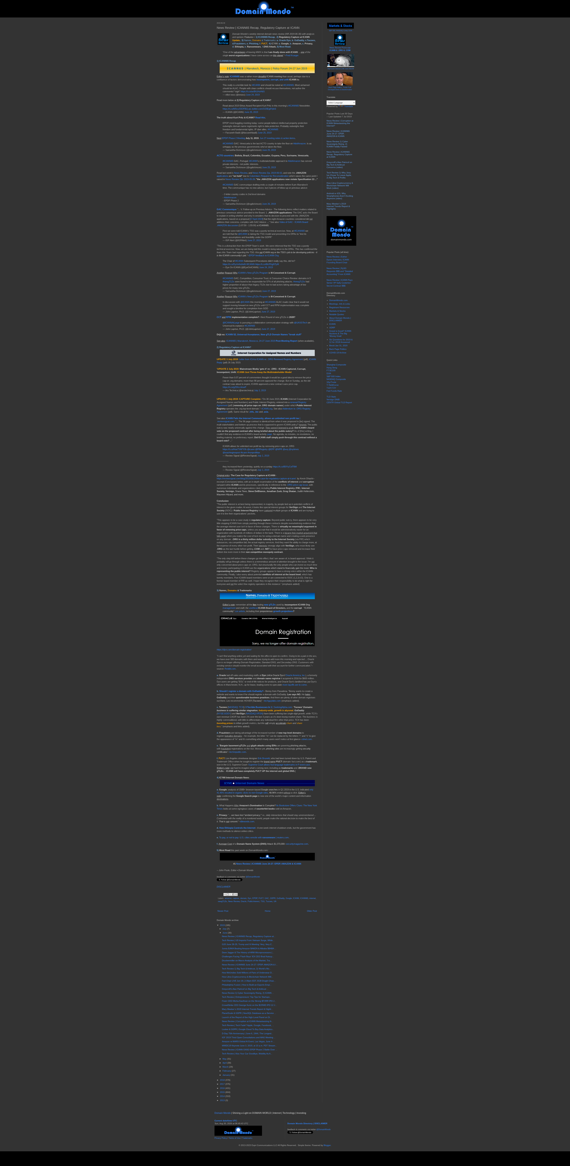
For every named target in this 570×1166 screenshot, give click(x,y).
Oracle (243, 901)
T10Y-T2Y (331, 388)
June (225, 933)
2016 (222, 1088)
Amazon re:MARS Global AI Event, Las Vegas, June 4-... (248, 1041)
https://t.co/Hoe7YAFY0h (235, 449)
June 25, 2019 (251, 112)
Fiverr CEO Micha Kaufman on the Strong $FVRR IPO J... (249, 1001)
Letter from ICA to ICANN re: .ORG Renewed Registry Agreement (271, 359)
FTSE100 (331, 370)
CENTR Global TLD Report (339, 402)
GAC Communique (226, 209)
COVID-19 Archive (337, 352)
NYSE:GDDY (224, 713)
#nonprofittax (254, 452)
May (225, 1059)
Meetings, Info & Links (339, 304)
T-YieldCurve (333, 385)
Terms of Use (234, 1138)
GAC (267, 898)
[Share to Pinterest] (236, 894)
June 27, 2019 (254, 240)
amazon (228, 898)
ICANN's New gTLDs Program (253, 273)
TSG (263, 901)
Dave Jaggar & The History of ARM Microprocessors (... (248, 952)
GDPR (273, 898)
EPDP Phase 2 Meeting (233, 138)
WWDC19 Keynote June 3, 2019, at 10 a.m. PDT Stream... (249, 1045)
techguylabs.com (272, 700)
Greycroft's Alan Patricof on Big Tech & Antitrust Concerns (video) (339, 164)
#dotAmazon (299, 143)
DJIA (329, 373)
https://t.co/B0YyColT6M (285, 466)
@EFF (271, 449)
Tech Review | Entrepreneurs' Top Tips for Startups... (246, 997)
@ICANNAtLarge (231, 322)
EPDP (254, 898)
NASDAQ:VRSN (254, 713)
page (269, 434)
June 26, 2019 (269, 204)
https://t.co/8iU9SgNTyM (267, 264)
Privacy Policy (220, 1138)
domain (243, 898)
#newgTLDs (228, 281)
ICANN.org (267, 408)
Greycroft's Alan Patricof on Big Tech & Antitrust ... (245, 989)
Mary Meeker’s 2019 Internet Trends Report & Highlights (338, 206)
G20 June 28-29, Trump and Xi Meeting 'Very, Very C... (247, 944)
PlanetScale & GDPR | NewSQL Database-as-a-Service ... (249, 1013)
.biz (257, 411)
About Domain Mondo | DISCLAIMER (340, 319)
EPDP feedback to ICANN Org (264, 255)
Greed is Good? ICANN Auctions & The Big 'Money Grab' (340, 333)
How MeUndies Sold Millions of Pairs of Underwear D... (247, 972)
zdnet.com (307, 739)
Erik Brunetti (264, 758)
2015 (222, 1092)
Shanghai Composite (336, 364)
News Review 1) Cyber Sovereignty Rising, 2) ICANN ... (248, 993)
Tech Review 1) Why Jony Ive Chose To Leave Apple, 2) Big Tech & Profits (339, 175)
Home (267, 911)
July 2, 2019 (260, 390)
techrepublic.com (237, 752)
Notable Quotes (336, 314)
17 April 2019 (256, 219)
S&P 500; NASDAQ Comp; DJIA (340, 30)
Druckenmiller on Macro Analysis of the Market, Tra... (247, 960)
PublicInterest (253, 901)
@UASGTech (300, 322)
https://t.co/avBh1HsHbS (253, 91)
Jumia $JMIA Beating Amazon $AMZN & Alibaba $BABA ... (249, 948)
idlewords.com (247, 821)
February (227, 1071)
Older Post (312, 911)
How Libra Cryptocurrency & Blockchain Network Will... (247, 977)
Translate (348, 106)
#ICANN (256, 85)
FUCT (261, 898)
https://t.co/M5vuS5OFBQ (235, 109)
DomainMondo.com (338, 300)
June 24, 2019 (253, 94)
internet (312, 898)
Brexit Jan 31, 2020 (338, 345)
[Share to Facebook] (233, 894)
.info (251, 411)
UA (275, 901)
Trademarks (247, 1138)
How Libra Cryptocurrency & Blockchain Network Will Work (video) (340, 185)
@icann (251, 449)
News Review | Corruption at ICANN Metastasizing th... (247, 1021)
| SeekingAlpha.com (268, 707)
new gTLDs (270, 604)
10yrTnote (331, 382)
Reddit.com (230, 668)
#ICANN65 (288, 85)
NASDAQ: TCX (235, 707)
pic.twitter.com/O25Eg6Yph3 (262, 109)
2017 (222, 1084)
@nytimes (294, 449)
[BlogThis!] (227, 894)
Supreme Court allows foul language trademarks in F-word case (279, 764)
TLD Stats (331, 396)
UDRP (332, 327)
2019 (222, 925)
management (229, 608)
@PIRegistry (261, 449)
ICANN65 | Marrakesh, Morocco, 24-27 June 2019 (261, 341)
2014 (222, 1096)
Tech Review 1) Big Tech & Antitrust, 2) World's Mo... (246, 968)
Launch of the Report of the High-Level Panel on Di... (247, 1017)
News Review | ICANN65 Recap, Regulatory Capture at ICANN (339, 154)
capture (236, 898)
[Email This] (224, 894)
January (227, 1075)
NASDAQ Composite (336, 379)
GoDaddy (281, 898)
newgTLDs (222, 901)
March (226, 1067)
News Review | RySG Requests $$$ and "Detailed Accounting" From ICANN (340, 271)
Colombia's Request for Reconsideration (269, 176)
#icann (244, 452)
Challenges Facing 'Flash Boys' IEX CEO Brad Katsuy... (248, 956)
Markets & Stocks (337, 311)
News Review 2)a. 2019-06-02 (267, 173)
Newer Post (222, 911)
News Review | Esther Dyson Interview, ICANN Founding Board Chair (338, 260)
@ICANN (242, 234)
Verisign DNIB (333, 399)
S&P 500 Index (334, 376)
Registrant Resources (339, 307)
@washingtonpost (231, 452)
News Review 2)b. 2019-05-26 (240, 179)
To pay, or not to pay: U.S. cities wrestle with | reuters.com (254, 837)
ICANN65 (234, 76)
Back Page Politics (337, 349)
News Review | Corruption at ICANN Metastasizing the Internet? (340, 123)
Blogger (327, 1145)
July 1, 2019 (263, 455)
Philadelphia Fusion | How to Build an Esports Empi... (247, 985)
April (225, 1063)
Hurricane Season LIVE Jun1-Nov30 (341, 69)
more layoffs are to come (294, 684)
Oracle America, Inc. (295, 675)
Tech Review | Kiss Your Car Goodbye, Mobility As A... (247, 1053)
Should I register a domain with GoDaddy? (241, 691)
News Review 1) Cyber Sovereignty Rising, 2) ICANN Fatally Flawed (337, 144)
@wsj (285, 449)
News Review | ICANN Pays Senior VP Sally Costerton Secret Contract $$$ (340, 283)
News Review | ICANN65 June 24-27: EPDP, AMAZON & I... (250, 964)
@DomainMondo (253, 877)
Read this (260, 117)
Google (289, 898)
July (225, 929)
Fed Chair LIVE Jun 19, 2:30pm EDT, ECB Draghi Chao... (249, 981)
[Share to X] (230, 894)
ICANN (296, 898)
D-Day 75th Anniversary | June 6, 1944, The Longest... (247, 1033)
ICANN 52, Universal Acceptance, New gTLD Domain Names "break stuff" (264, 334)
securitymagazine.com (297, 844)
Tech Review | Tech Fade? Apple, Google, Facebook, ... (248, 1025)
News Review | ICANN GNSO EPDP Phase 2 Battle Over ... (249, 1049)
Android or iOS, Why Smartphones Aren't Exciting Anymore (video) (340, 196)
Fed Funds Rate (334, 391)
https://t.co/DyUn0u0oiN (234, 264)
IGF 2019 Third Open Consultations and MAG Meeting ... (249, 1037)
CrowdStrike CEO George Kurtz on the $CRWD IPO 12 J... (249, 1005)
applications (222, 176)
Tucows (269, 901)
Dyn (249, 898)
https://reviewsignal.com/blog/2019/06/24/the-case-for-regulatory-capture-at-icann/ (256, 478)
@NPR (278, 449)
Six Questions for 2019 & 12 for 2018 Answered (341, 340)
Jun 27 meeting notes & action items (277, 138)
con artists (240, 611)
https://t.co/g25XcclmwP (234, 387)
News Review (240, 173)
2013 (222, 1100)
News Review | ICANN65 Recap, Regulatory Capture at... (249, 936)
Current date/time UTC (225, 1120)
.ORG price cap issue (297, 485)
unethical (253, 608)
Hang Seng (332, 367)
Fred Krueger (292, 55)
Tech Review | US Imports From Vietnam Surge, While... (248, 940)
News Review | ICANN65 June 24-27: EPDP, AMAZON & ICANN (268, 863)
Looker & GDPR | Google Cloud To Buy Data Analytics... (248, 1029)
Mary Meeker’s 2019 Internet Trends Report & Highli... (247, 1009)
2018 (222, 1080)
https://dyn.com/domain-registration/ (234, 649)
